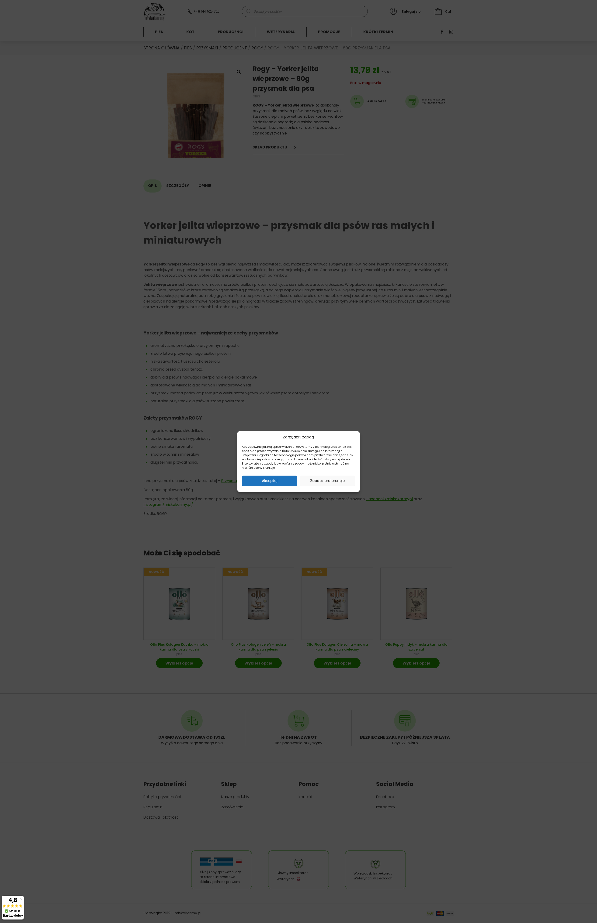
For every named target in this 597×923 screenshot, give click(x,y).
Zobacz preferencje (327, 480)
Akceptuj (270, 480)
